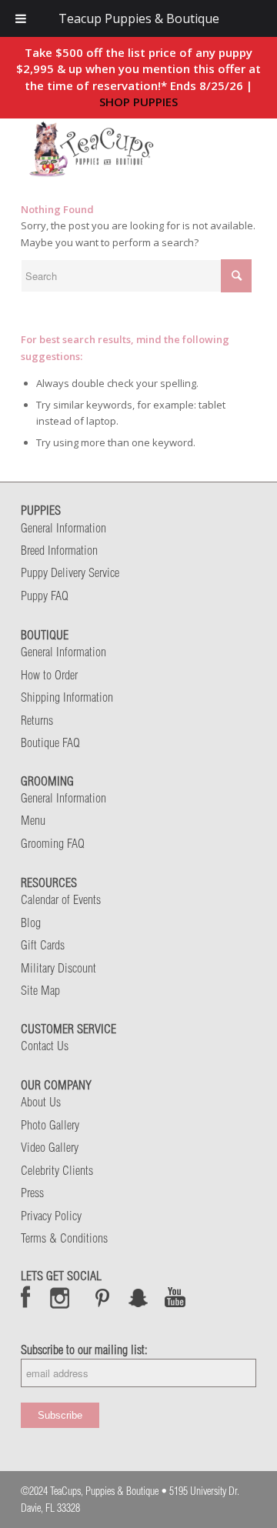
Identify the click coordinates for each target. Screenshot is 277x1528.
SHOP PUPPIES (138, 101)
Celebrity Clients (57, 1170)
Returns (37, 720)
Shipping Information (67, 697)
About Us (41, 1101)
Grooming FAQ (53, 843)
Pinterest (102, 1297)
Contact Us (44, 1045)
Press (32, 1192)
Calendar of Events (61, 899)
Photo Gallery (50, 1125)
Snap (139, 1297)
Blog (31, 922)
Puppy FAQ (44, 595)
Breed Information (59, 550)
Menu (33, 820)
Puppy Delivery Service (70, 572)
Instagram (60, 1297)
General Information (63, 527)
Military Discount (58, 968)
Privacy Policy (51, 1215)
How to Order (49, 674)
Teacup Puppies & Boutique (138, 18)
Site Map (40, 990)
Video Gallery (49, 1147)
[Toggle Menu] (21, 18)
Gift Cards (43, 944)
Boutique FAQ (50, 742)
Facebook (26, 1297)
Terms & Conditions (64, 1238)
